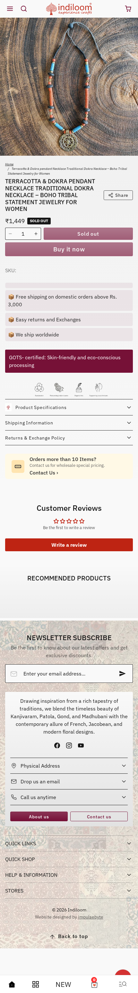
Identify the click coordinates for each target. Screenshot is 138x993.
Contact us (99, 817)
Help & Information (31, 875)
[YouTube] (81, 745)
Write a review (69, 545)
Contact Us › (44, 472)
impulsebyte (90, 917)
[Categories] (35, 984)
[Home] (12, 984)
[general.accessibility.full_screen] (129, 26)
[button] (10, 9)
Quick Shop (20, 859)
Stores (14, 890)
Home (9, 164)
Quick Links (20, 843)
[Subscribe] (122, 673)
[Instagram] (69, 745)
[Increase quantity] (36, 234)
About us (39, 817)
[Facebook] (57, 745)
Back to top (73, 936)
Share (121, 195)
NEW (63, 984)
